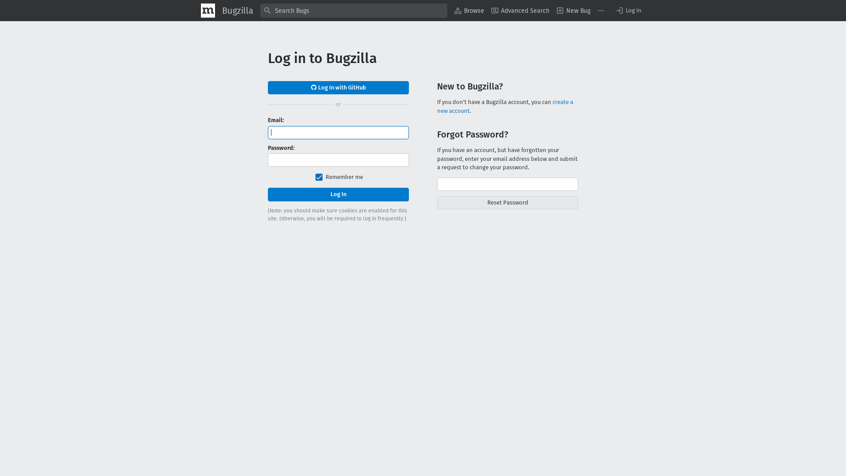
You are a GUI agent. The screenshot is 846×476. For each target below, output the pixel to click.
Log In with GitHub (341, 87)
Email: (276, 120)
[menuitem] (469, 11)
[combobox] (353, 11)
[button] (628, 11)
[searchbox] (353, 11)
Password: (281, 148)
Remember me (344, 177)
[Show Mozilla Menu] (208, 11)
